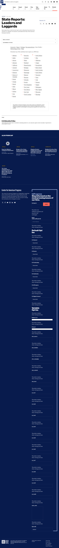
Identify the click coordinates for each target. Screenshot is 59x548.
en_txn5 (34, 437)
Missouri (26, 75)
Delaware (15, 72)
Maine (25, 60)
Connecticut (15, 70)
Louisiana (26, 58)
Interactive (13, 47)
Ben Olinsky (9, 177)
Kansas (14, 96)
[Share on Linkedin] (48, 2)
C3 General (34, 240)
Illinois (14, 89)
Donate (54, 7)
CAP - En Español (48, 543)
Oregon (37, 63)
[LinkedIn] (12, 202)
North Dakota (39, 55)
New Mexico (27, 89)
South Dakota (39, 72)
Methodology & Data (15, 49)
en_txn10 (34, 494)
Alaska (14, 58)
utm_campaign (35, 359)
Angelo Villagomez (10, 153)
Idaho (14, 86)
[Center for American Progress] (4, 5)
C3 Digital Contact (36, 296)
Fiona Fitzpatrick (4, 153)
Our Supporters (48, 544)
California (15, 65)
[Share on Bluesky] (51, 2)
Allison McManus (48, 155)
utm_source (34, 336)
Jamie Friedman (47, 154)
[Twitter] (3, 202)
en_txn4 (34, 426)
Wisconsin (38, 92)
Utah (37, 80)
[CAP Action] (5, 542)
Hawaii (14, 84)
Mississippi (26, 72)
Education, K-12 (42, 20)
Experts (20, 8)
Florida (14, 79)
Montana (26, 77)
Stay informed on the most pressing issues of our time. (42, 197)
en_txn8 (34, 471)
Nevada (26, 82)
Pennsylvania (39, 65)
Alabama (15, 55)
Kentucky (26, 55)
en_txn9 (34, 483)
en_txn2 (34, 404)
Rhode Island (39, 67)
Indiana (14, 91)
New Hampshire (28, 85)
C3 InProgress (35, 285)
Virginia (37, 85)
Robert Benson (18, 154)
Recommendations (30, 47)
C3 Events (34, 251)
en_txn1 (33, 392)
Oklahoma (38, 60)
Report (18, 47)
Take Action (37, 8)
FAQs (22, 49)
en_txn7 (34, 460)
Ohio (37, 58)
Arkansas (15, 63)
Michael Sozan (4, 177)
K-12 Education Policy (8, 121)
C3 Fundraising (35, 262)
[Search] (49, 8)
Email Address (36, 218)
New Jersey (26, 87)
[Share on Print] (57, 2)
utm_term (34, 381)
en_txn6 (34, 449)
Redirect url (34, 317)
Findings (23, 47)
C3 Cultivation (35, 273)
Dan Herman (23, 154)
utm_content (35, 370)
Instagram (34, 203)
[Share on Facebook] (45, 2)
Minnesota (26, 70)
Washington (38, 87)
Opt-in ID (34, 526)
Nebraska (26, 80)
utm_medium (35, 347)
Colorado (15, 67)
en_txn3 (34, 415)
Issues (14, 8)
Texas (37, 77)
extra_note (34, 505)
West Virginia (39, 89)
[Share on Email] (54, 2)
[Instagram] (10, 202)
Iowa (14, 94)
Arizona (14, 60)
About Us (45, 8)
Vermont (38, 82)
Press (32, 8)
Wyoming (38, 94)
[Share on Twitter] (42, 2)
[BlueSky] (15, 202)
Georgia (14, 82)
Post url (33, 327)
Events (26, 8)
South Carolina (39, 70)
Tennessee (38, 75)
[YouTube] (7, 202)
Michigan (26, 67)
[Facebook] (5, 202)
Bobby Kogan (53, 154)
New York (26, 92)
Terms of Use (48, 540)
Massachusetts (27, 65)
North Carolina (27, 94)
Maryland (26, 63)
